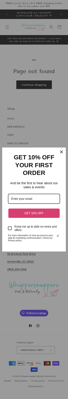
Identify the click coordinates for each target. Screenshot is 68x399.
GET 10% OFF (34, 213)
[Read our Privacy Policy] (58, 236)
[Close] (61, 152)
